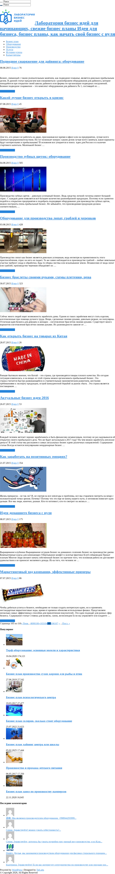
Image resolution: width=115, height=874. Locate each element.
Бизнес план (12, 41)
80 (32, 623)
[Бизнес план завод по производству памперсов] (14, 785)
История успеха (14, 52)
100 (37, 623)
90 (34, 623)
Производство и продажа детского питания (34, 767)
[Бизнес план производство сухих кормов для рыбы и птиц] (14, 668)
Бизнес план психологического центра (31, 697)
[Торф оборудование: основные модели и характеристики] (14, 644)
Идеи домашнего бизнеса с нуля (26, 513)
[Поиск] (1, 2)
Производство (13, 47)
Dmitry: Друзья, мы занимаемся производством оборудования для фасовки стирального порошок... (56, 853)
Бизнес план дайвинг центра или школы (32, 744)
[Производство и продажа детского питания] (14, 762)
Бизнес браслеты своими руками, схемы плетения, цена (45, 277)
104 (45, 623)
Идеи (14, 67)
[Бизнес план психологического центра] (14, 691)
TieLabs (40, 870)
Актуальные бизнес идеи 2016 (24, 398)
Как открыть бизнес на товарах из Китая (33, 336)
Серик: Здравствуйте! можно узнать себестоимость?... (33, 830)
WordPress (17, 870)
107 (56, 623)
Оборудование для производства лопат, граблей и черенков (48, 218)
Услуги (9, 49)
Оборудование (13, 44)
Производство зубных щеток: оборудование (35, 156)
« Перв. (25, 623)
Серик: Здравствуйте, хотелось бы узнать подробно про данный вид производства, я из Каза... (54, 841)
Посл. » (66, 623)
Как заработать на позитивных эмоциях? (33, 457)
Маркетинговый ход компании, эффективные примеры (45, 572)
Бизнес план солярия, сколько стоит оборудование (39, 721)
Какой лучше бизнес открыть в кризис (32, 98)
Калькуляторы (13, 55)
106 (53, 623)
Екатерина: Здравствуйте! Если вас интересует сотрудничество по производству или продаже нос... (57, 864)
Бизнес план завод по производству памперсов (36, 791)
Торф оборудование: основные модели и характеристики (43, 650)
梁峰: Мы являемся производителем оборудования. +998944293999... (41, 818)
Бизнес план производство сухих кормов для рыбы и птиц (44, 673)
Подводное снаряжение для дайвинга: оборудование (42, 61)
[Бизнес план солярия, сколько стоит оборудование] (14, 715)
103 (42, 623)
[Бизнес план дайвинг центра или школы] (14, 738)
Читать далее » (7, 91)
